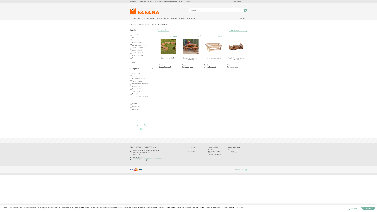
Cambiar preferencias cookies (214, 155)
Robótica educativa (163, 18)
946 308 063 (133, 1)
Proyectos (231, 151)
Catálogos (243, 18)
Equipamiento (191, 18)
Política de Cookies (214, 151)
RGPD (210, 153)
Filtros (163, 30)
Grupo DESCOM (232, 153)
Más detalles (354, 208)
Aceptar (368, 208)
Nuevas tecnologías (149, 18)
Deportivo (182, 18)
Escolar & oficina (136, 18)
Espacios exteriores (144, 24)
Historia (230, 150)
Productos (191, 150)
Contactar (191, 153)
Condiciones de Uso (214, 150)
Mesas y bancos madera (159, 24)
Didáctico (174, 18)
